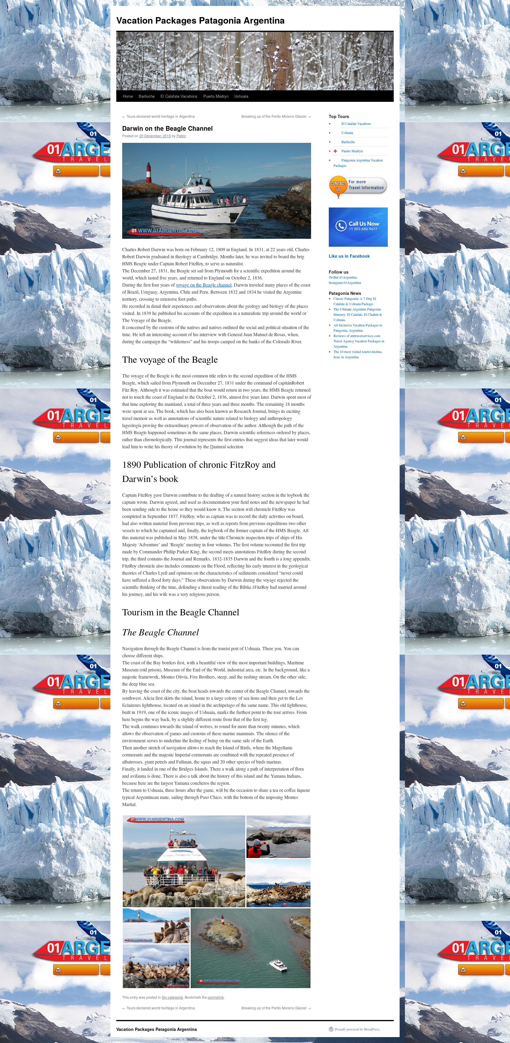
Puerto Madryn (215, 96)
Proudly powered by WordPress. (357, 1029)
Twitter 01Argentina (343, 277)
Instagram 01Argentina (345, 282)
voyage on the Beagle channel (203, 285)
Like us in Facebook (349, 256)
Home (128, 96)
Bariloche (147, 96)
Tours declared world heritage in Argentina (158, 116)
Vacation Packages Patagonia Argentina (200, 20)
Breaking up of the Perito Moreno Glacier (276, 116)
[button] (184, 861)
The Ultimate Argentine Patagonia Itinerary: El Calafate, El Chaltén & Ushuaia (358, 314)
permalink (216, 997)
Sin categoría (172, 997)
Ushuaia (241, 96)
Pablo (181, 135)
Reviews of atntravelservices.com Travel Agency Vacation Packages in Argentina (359, 341)
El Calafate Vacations (179, 96)
